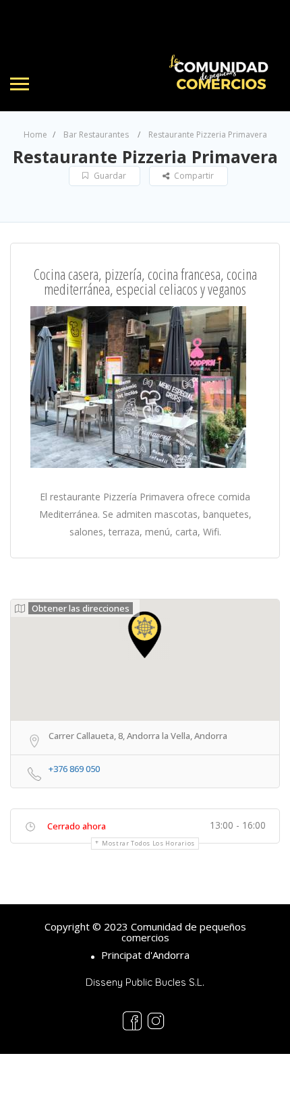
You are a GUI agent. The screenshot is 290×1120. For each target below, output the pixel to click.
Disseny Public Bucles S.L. (145, 982)
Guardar (109, 175)
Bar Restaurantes (96, 134)
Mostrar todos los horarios (148, 843)
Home (35, 134)
